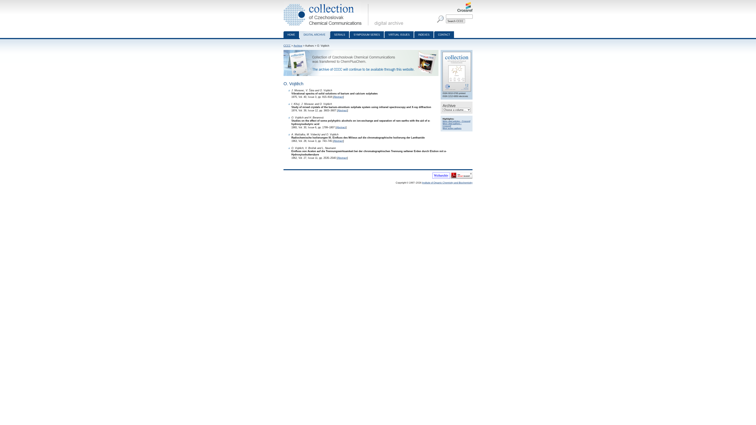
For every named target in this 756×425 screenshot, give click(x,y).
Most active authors (452, 128)
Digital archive (314, 34)
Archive (298, 45)
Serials (339, 34)
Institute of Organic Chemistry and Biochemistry (447, 183)
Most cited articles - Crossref (456, 121)
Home (291, 34)
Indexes (424, 34)
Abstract (338, 96)
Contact (444, 34)
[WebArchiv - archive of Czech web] (441, 178)
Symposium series (367, 34)
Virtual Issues (399, 34)
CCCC (287, 45)
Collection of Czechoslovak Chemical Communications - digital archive (327, 3)
